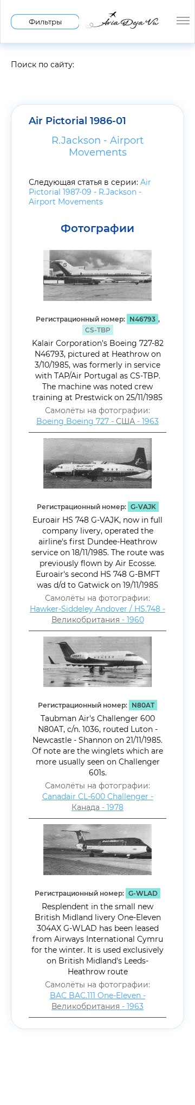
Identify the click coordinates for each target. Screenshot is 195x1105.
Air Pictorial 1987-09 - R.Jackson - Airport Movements (90, 192)
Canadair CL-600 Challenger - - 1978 (97, 802)
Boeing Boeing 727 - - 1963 (97, 421)
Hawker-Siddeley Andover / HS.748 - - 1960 (97, 614)
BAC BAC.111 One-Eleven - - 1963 (98, 1001)
